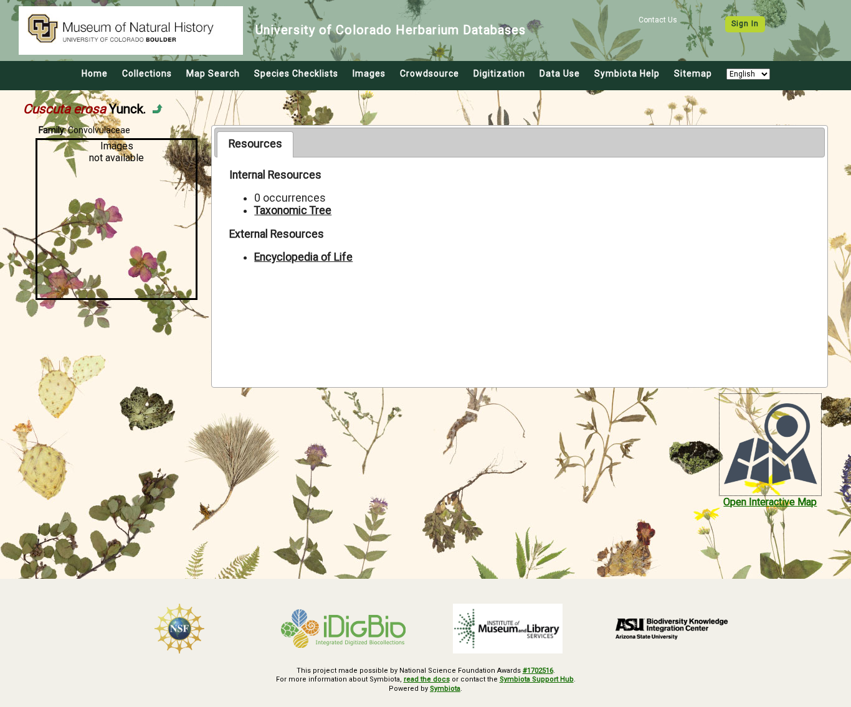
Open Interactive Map (770, 502)
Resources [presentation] (255, 144)
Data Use (560, 73)
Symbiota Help (627, 73)
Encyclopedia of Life (303, 257)
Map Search (213, 73)
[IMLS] (508, 628)
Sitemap (693, 73)
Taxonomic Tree (292, 210)
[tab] (255, 144)
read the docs (427, 679)
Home (95, 73)
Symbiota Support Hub (537, 679)
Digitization (499, 73)
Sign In (745, 23)
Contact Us (658, 20)
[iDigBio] (344, 628)
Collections (147, 73)
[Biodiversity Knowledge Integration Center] (672, 628)
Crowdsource (429, 73)
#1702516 (538, 671)
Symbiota (445, 689)
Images (369, 73)
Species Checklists (296, 73)
